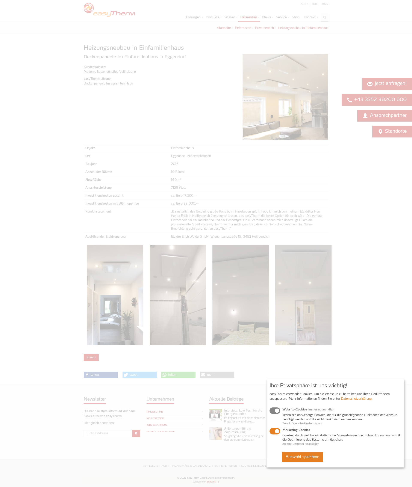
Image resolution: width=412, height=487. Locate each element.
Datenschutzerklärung (356, 398)
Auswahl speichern (302, 457)
